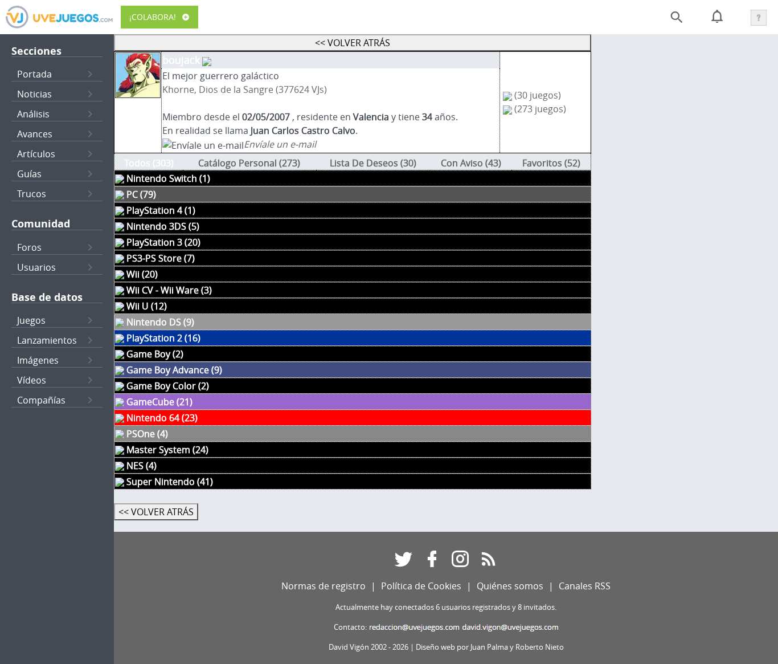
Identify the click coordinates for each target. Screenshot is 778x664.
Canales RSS (585, 586)
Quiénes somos (510, 586)
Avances (34, 134)
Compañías (41, 400)
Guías (29, 174)
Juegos (31, 320)
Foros (29, 247)
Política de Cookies (421, 586)
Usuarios (36, 267)
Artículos (36, 154)
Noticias (34, 94)
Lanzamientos (47, 340)
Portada (34, 74)
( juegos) (537, 95)
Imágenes (38, 360)
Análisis (33, 114)
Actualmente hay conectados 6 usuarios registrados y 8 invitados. (445, 607)
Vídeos (31, 380)
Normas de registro (323, 586)
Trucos (31, 194)
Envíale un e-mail (280, 144)
